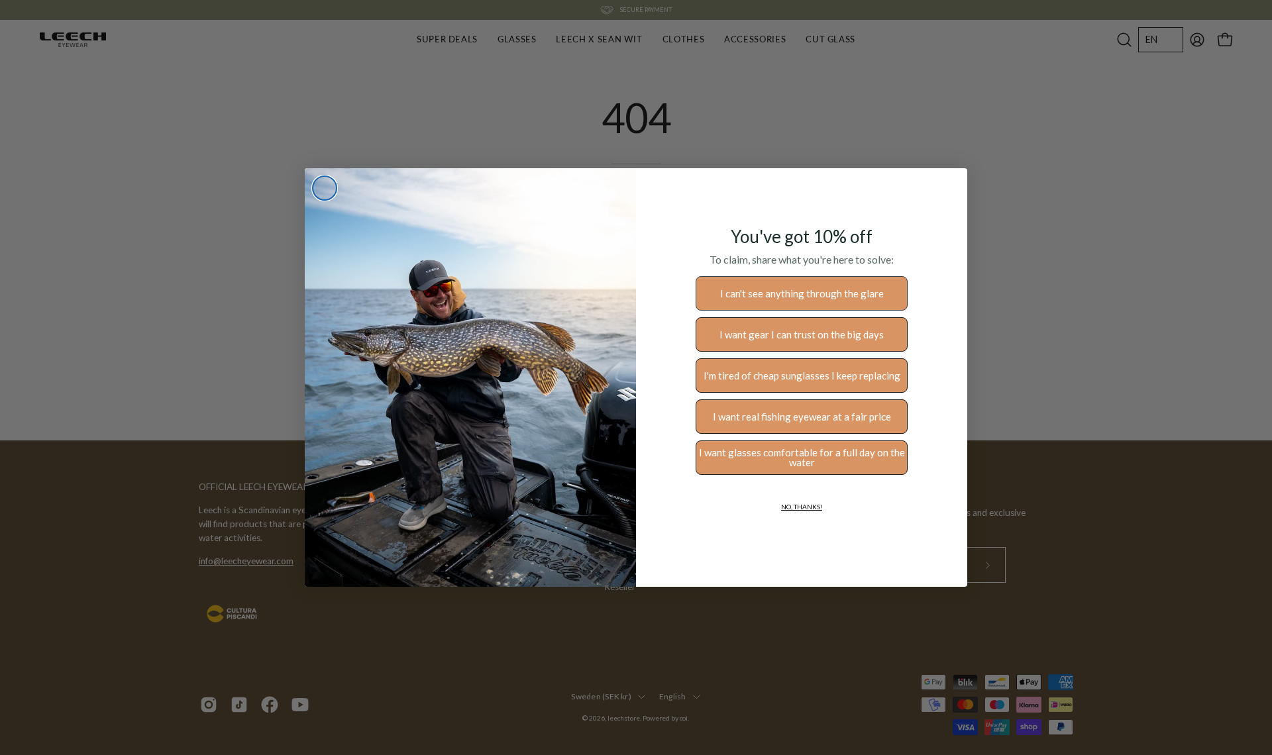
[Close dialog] (325, 188)
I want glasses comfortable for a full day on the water (802, 457)
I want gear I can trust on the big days (801, 334)
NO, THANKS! (801, 507)
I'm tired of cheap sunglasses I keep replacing (802, 375)
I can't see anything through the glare (802, 293)
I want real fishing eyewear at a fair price (802, 417)
